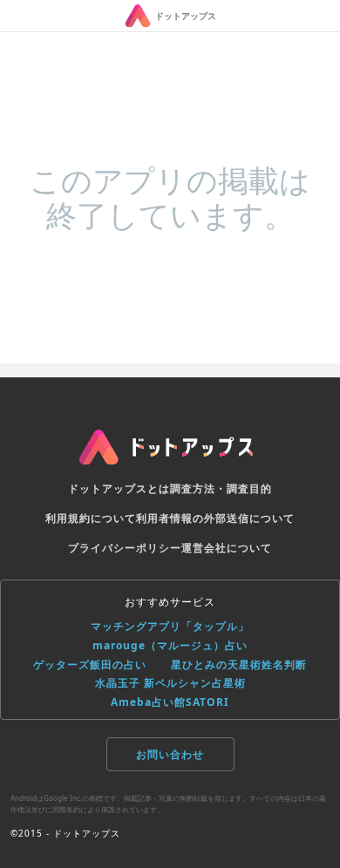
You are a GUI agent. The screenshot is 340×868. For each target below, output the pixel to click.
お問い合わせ (170, 754)
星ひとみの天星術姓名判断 (239, 664)
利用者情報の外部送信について (215, 518)
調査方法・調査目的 (221, 488)
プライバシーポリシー (124, 547)
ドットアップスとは (119, 488)
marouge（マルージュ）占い (170, 645)
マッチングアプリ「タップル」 (170, 626)
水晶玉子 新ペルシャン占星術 (170, 682)
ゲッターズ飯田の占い (89, 664)
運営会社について (226, 547)
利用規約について (90, 518)
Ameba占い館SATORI (170, 702)
